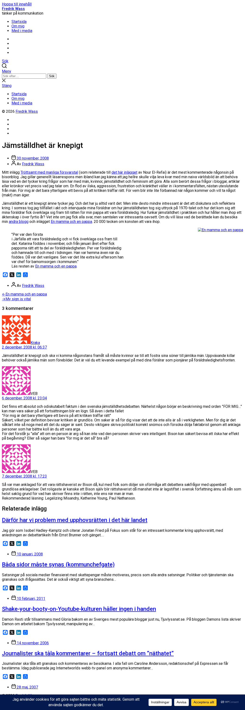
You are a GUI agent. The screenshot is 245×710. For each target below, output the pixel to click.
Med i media (21, 30)
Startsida (19, 21)
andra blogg (18, 221)
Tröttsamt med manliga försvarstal (49, 172)
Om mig (17, 26)
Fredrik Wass (13, 8)
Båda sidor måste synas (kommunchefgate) (58, 564)
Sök (52, 76)
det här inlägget (124, 172)
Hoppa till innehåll (17, 4)
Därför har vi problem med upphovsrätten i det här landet (74, 520)
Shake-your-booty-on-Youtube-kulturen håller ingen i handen (79, 609)
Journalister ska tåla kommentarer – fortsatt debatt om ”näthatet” (88, 653)
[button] (122, 71)
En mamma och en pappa (71, 221)
